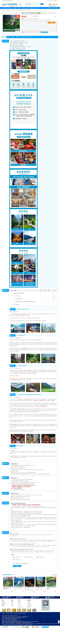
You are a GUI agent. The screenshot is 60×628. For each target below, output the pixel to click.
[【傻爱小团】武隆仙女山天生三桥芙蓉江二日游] (8, 586)
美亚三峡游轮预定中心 (11, 623)
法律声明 (15, 613)
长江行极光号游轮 (4, 624)
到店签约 (12, 601)
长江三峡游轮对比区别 (44, 623)
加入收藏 (48, 0)
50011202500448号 (8, 619)
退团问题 (3, 605)
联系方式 (11, 613)
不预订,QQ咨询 (4, 603)
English (53, 0)
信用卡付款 (19, 601)
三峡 (28, 5)
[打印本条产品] (55, 16)
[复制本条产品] (56, 16)
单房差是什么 (29, 603)
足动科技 (6, 623)
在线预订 (3, 602)
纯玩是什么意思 (29, 604)
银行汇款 (19, 604)
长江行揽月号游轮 (55, 623)
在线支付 (19, 602)
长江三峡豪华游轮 (38, 623)
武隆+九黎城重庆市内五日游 (29, 587)
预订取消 (3, 604)
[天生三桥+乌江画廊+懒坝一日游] (19, 586)
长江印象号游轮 (25, 624)
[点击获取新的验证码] (24, 563)
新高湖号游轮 (30, 624)
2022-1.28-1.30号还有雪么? (15, 533)
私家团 (11, 7)
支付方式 (7, 613)
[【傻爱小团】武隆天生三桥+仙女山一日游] (51, 586)
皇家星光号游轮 (20, 624)
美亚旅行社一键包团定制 (44, 32)
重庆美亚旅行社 (12, 503)
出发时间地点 (29, 601)
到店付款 (19, 603)
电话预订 (3, 601)
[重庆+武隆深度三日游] (40, 586)
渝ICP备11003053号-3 (17, 618)
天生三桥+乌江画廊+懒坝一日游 (18, 587)
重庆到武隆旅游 (12, 493)
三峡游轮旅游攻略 (18, 623)
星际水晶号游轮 (15, 624)
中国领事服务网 (14, 619)
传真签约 (12, 602)
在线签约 (12, 603)
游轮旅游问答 (23, 623)
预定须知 (24, 613)
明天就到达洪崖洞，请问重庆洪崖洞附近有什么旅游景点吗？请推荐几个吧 (22, 549)
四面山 (26, 5)
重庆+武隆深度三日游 (38, 587)
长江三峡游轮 (50, 623)
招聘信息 (20, 613)
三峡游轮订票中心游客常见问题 (30, 623)
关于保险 (28, 602)
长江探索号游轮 (10, 624)
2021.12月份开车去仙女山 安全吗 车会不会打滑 (18, 538)
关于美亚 (50, 0)
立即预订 (51, 22)
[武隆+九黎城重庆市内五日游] (30, 586)
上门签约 (12, 604)
